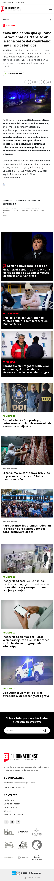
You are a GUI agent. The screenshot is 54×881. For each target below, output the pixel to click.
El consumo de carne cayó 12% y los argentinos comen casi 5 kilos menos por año (26, 476)
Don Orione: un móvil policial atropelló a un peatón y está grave (26, 694)
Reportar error (11, 807)
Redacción (9, 800)
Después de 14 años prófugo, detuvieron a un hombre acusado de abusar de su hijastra (27, 423)
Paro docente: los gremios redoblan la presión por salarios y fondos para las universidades (27, 529)
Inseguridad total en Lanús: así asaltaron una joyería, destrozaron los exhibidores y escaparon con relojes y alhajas (26, 585)
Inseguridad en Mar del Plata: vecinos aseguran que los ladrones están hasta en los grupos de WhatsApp (26, 641)
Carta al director (12, 804)
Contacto (8, 811)
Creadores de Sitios (34, 878)
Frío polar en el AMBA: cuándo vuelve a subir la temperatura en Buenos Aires (25, 321)
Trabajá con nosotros (14, 814)
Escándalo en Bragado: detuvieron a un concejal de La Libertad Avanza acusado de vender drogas (26, 369)
